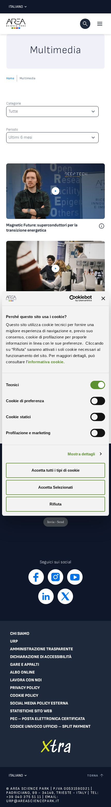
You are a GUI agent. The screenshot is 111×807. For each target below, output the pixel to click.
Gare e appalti (24, 664)
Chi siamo (19, 633)
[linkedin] (46, 596)
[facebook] (36, 577)
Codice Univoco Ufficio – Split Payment (50, 726)
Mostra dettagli (81, 454)
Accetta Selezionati (55, 487)
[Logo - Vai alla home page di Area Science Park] (16, 24)
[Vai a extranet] (55, 746)
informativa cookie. (46, 362)
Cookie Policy (24, 695)
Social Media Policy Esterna (39, 703)
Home (10, 78)
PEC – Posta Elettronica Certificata (47, 718)
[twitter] (65, 596)
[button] (85, 24)
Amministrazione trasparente (41, 649)
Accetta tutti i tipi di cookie (55, 470)
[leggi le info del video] (101, 228)
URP (14, 641)
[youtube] (75, 577)
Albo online (22, 672)
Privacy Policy (25, 687)
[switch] (97, 401)
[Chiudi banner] (103, 298)
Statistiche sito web (31, 711)
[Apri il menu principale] (99, 24)
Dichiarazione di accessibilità (41, 656)
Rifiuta (55, 504)
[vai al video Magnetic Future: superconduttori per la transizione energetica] (55, 191)
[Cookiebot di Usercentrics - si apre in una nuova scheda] (70, 298)
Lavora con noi (26, 680)
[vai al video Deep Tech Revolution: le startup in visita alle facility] (55, 268)
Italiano (16, 6)
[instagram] (55, 577)
